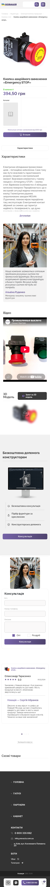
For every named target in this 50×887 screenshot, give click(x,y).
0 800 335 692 (31, 883)
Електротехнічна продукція (31, 14)
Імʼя (5, 598)
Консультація (25, 536)
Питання (7, 620)
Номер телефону (11, 609)
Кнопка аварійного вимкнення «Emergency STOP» (28, 669)
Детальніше (25, 216)
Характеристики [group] (25, 148)
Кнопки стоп (6, 17)
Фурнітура (14, 14)
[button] (21, 734)
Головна (5, 14)
